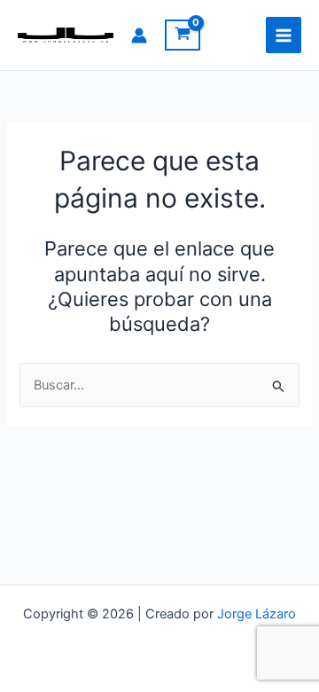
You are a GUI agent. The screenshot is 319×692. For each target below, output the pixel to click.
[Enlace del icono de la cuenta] (139, 35)
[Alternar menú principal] (283, 34)
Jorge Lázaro (256, 614)
